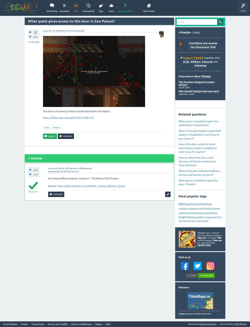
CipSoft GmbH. (204, 245)
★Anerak (207, 61)
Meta (197, 32)
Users (111, 11)
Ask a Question (125, 11)
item (182, 204)
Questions (65, 11)
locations (56, 128)
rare (193, 221)
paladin (199, 217)
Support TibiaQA (193, 57)
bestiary (199, 213)
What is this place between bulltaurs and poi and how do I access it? (200, 172)
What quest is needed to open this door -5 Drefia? (198, 182)
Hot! (76, 11)
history (191, 217)
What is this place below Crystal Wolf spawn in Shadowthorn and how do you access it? (200, 134)
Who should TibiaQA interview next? (199, 91)
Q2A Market (241, 324)
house (186, 221)
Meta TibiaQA (202, 76)
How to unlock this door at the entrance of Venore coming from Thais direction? (197, 161)
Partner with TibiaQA (57, 324)
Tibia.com (201, 238)
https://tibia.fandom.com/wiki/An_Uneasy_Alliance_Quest (91, 186)
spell (205, 221)
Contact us (183, 314)
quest (47, 128)
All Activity (52, 11)
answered (52, 168)
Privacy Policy (38, 324)
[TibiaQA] (21, 8)
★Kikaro (195, 61)
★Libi (186, 61)
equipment (210, 217)
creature (184, 208)
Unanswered (88, 11)
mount (199, 221)
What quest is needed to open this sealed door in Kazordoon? (198, 123)
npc (181, 221)
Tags (101, 11)
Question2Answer (208, 324)
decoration (211, 213)
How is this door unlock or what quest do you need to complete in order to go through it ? (198, 148)
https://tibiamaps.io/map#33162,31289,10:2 (68, 117)
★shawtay (200, 65)
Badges (98, 324)
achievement (186, 213)
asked (45, 31)
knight (182, 217)
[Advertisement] (99, 225)
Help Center (149, 11)
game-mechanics (201, 208)
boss (197, 204)
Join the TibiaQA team (81, 324)
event (216, 208)
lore (219, 217)
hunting (206, 204)
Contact (24, 324)
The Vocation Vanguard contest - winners (197, 83)
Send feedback (10, 324)
